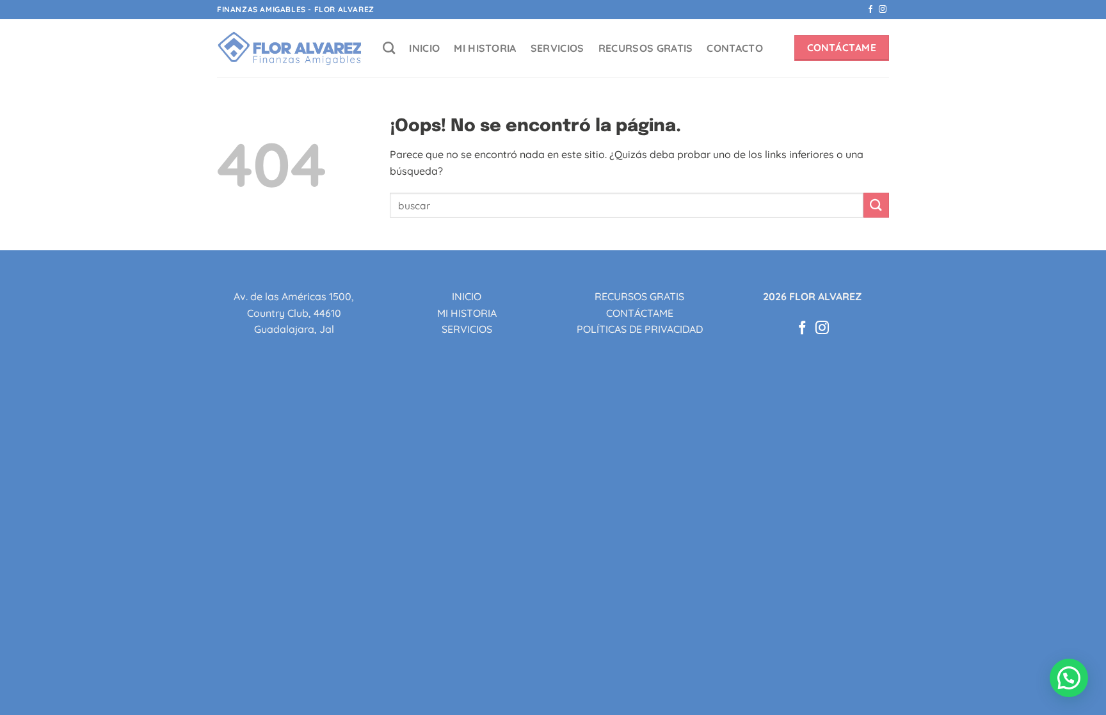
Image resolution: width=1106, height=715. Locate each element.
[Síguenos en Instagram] (882, 9)
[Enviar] (876, 205)
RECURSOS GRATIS (645, 48)
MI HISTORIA (485, 48)
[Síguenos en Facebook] (870, 9)
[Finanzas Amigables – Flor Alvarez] (290, 48)
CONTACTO (735, 48)
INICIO (424, 48)
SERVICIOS (557, 48)
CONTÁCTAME (639, 313)
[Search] (389, 47)
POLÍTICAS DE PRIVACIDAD (640, 329)
